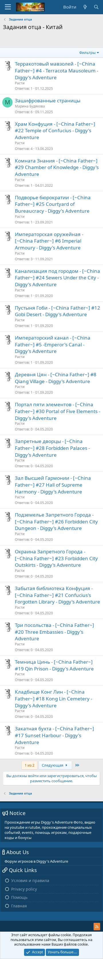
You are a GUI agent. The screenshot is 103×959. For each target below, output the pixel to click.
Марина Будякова (30, 106)
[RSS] (97, 926)
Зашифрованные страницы (47, 100)
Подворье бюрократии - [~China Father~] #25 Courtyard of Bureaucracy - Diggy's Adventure (53, 204)
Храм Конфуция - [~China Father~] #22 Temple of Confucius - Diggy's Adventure (55, 131)
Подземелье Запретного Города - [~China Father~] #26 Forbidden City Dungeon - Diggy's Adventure (56, 521)
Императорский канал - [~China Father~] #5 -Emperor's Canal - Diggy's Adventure (52, 344)
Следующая (53, 765)
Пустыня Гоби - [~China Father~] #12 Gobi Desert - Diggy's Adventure (57, 311)
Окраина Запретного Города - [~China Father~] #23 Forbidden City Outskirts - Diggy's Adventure (56, 558)
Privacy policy (24, 889)
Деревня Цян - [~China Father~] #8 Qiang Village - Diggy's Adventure (55, 378)
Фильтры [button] (87, 52)
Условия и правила (30, 880)
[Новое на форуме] (84, 7)
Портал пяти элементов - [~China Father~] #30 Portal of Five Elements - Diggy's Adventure (57, 411)
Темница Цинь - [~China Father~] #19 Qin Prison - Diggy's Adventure (54, 665)
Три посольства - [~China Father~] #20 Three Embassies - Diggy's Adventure (54, 632)
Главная (19, 906)
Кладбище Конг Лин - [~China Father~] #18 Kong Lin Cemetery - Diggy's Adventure (53, 698)
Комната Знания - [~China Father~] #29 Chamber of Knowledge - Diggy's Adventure (57, 167)
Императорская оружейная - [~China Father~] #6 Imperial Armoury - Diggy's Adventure (49, 241)
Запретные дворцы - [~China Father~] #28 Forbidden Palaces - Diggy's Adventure (52, 448)
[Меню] (8, 7)
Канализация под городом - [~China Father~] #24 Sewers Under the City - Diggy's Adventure (57, 278)
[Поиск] (96, 7)
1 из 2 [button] (29, 765)
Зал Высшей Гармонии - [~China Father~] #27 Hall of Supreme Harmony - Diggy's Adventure (53, 485)
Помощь (19, 897)
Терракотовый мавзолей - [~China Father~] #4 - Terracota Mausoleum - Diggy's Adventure (56, 70)
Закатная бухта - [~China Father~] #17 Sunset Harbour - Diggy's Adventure (54, 735)
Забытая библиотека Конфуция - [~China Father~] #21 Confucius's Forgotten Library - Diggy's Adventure (57, 595)
